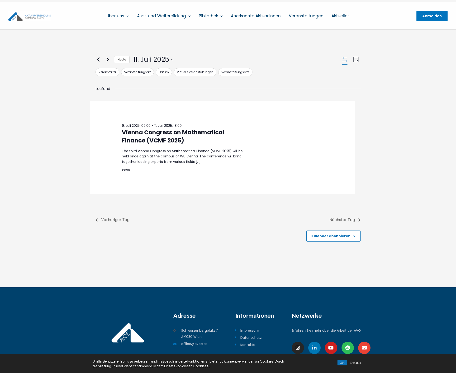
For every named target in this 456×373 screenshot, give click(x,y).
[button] (126, 16)
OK (342, 362)
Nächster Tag (342, 219)
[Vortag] (98, 59)
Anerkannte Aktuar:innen (256, 16)
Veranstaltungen (306, 16)
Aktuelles (341, 16)
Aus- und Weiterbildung (161, 16)
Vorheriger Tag (115, 219)
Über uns (115, 16)
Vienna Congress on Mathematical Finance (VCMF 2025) (173, 136)
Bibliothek (208, 16)
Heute (122, 59)
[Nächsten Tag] (107, 59)
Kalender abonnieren (331, 236)
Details (355, 362)
